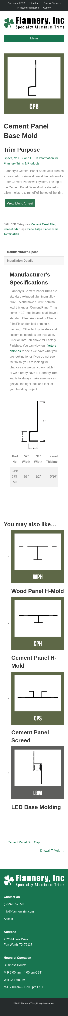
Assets (8, 918)
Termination (11, 233)
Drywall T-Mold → (52, 850)
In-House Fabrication (28, 7)
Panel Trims (50, 228)
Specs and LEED (16, 3)
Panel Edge (34, 228)
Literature (34, 3)
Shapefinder (11, 228)
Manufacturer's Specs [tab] (22, 252)
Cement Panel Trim (43, 224)
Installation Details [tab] (20, 260)
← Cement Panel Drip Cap (22, 842)
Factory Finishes (52, 3)
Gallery (47, 7)
